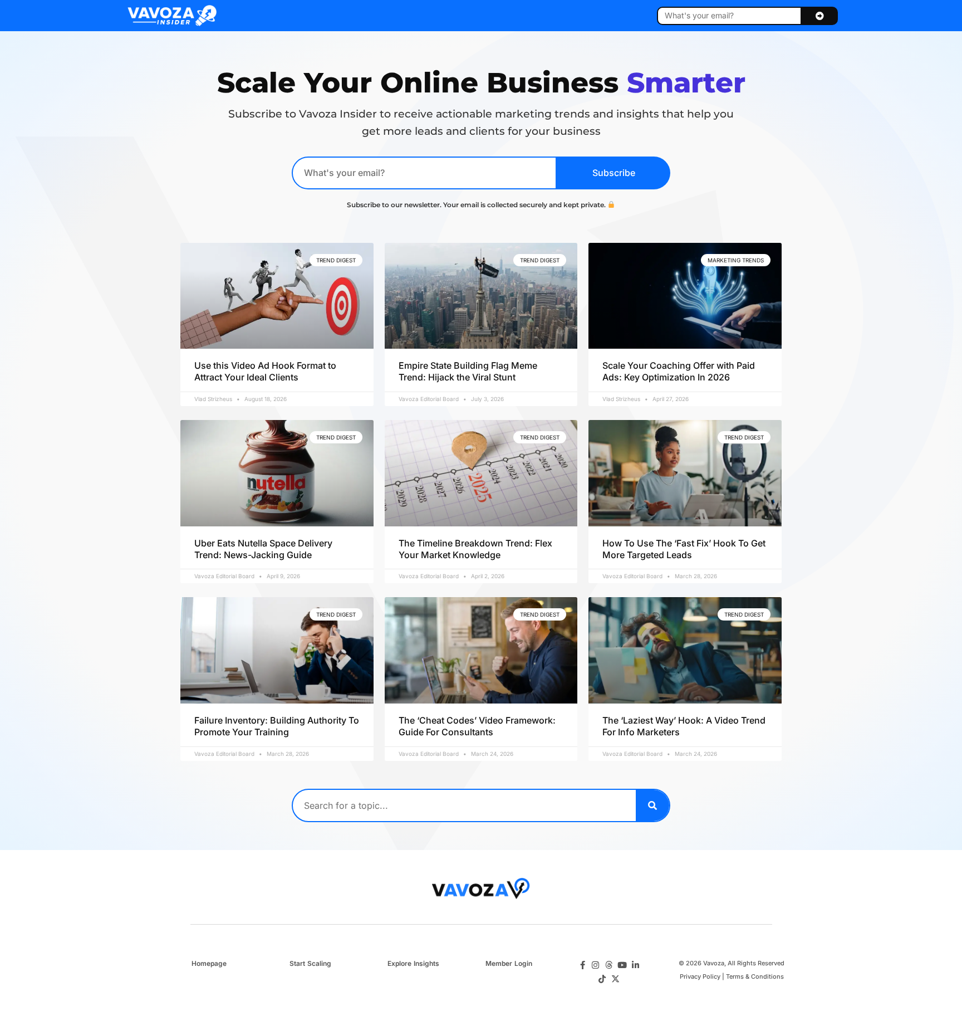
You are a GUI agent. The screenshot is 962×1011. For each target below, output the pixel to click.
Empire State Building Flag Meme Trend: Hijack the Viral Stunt (468, 371)
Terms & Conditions (755, 976)
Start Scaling (310, 963)
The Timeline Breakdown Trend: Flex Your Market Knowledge (475, 549)
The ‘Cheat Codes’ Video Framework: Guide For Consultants (477, 726)
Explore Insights (413, 963)
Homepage (209, 963)
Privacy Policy (700, 976)
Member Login (508, 963)
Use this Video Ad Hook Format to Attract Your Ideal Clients (265, 371)
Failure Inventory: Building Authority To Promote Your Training (276, 726)
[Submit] (820, 16)
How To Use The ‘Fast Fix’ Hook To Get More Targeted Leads (683, 549)
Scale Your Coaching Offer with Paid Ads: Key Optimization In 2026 (678, 371)
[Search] (652, 805)
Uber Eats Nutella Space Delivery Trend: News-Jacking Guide (263, 549)
